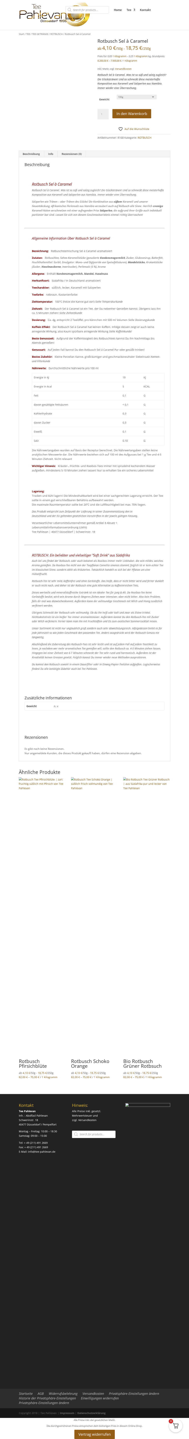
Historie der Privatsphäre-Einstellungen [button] (47, 1398)
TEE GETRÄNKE (40, 34)
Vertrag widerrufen (94, 1434)
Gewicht (104, 99)
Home (118, 10)
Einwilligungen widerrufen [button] (100, 1398)
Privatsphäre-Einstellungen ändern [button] (134, 1393)
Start (21, 34)
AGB (41, 1393)
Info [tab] (50, 154)
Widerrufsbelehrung (63, 1393)
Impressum (67, 1413)
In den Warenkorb (131, 113)
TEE (28, 34)
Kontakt (145, 10)
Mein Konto (73, 18)
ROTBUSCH (56, 34)
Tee (129, 10)
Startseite (26, 1393)
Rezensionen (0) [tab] (72, 154)
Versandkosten (123, 68)
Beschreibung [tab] (31, 154)
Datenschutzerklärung (91, 1413)
